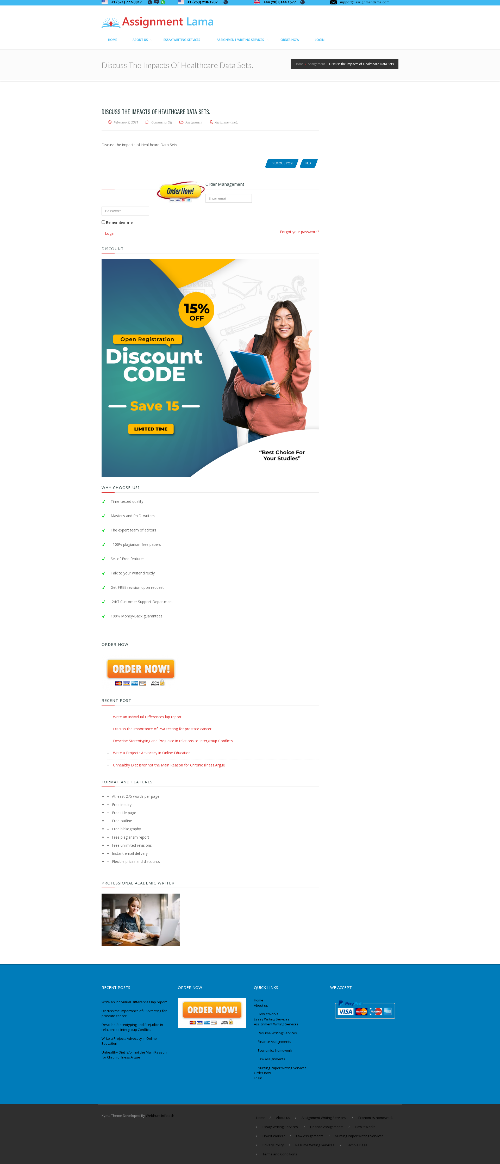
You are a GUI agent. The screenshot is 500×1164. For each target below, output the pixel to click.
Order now (262, 1072)
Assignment (194, 122)
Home (258, 1000)
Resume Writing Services (278, 1033)
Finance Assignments (274, 1041)
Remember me (119, 222)
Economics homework (275, 1050)
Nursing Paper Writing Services (282, 1068)
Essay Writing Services (272, 1019)
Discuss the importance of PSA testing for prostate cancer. (162, 728)
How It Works (268, 1014)
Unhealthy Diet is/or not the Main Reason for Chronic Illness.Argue (169, 765)
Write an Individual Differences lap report (147, 716)
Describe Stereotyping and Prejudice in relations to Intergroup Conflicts (173, 740)
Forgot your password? (299, 231)
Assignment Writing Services (276, 1024)
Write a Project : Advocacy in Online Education (152, 752)
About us (261, 1005)
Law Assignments (271, 1059)
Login (109, 233)
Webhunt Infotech (160, 1115)
